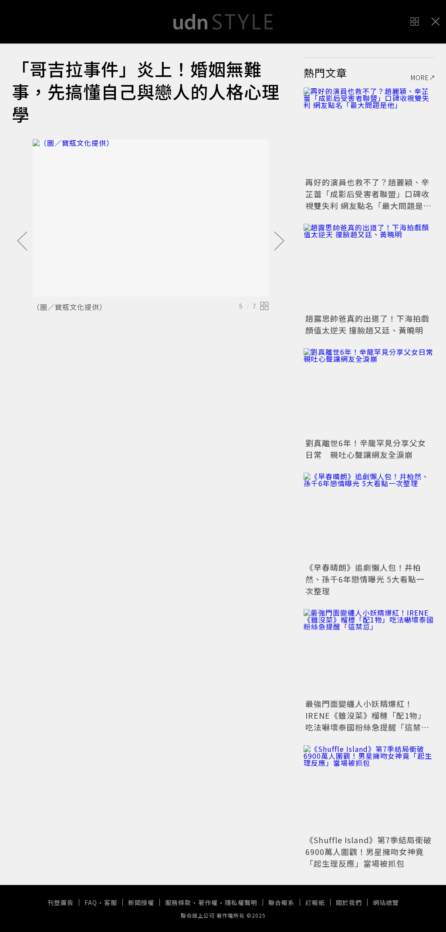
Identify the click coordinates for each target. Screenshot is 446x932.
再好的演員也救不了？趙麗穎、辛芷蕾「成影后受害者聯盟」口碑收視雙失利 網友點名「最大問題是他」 (367, 199)
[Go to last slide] (22, 241)
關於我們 (349, 902)
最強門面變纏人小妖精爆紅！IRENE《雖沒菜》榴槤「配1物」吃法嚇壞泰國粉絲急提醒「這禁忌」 (365, 721)
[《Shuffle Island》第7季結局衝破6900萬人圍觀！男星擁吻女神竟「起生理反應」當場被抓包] (369, 788)
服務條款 (178, 902)
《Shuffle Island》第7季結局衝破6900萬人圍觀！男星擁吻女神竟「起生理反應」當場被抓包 (368, 851)
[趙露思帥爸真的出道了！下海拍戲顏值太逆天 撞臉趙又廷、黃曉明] (369, 267)
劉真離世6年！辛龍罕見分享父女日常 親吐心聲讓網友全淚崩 (365, 448)
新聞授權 (141, 902)
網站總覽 (386, 902)
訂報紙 (315, 902)
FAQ (90, 902)
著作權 (208, 902)
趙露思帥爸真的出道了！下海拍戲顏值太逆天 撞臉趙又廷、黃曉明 (367, 324)
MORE (420, 77)
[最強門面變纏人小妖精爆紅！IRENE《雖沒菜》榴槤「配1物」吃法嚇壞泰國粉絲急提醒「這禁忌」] (369, 652)
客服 (110, 902)
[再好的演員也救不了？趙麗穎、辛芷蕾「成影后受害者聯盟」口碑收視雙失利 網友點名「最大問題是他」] (369, 131)
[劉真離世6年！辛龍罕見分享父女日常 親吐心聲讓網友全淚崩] (369, 391)
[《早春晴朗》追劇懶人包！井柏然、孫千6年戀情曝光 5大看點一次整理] (369, 516)
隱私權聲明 (241, 902)
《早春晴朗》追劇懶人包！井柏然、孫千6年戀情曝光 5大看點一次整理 (365, 579)
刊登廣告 (60, 902)
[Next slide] (279, 241)
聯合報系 (281, 902)
